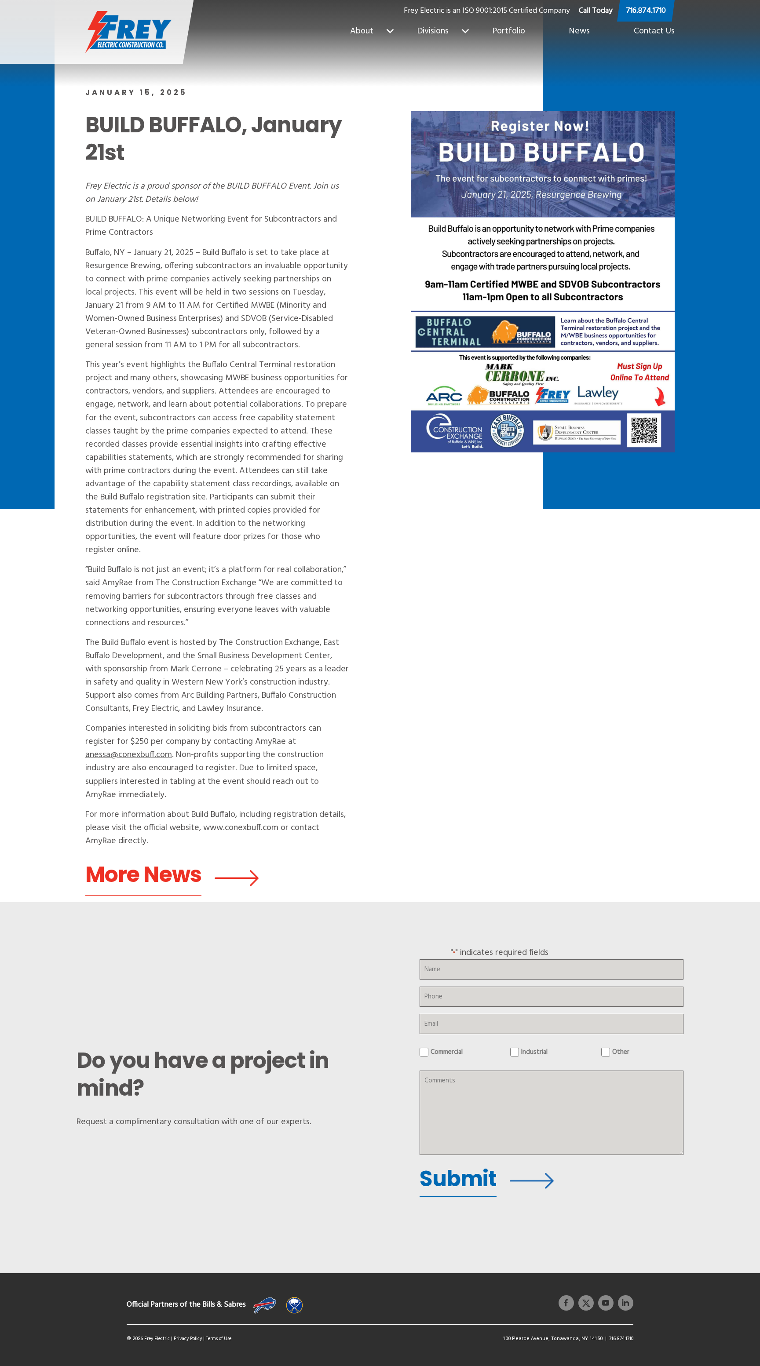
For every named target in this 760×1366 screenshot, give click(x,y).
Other (620, 1052)
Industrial (534, 1052)
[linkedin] (623, 1303)
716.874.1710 (646, 10)
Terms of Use (218, 1339)
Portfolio (509, 31)
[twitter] (584, 1303)
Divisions (433, 31)
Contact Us (654, 31)
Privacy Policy (188, 1339)
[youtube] (604, 1303)
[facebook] (566, 1303)
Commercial (447, 1052)
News (579, 31)
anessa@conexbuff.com (128, 754)
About (361, 31)
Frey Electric (157, 1339)
